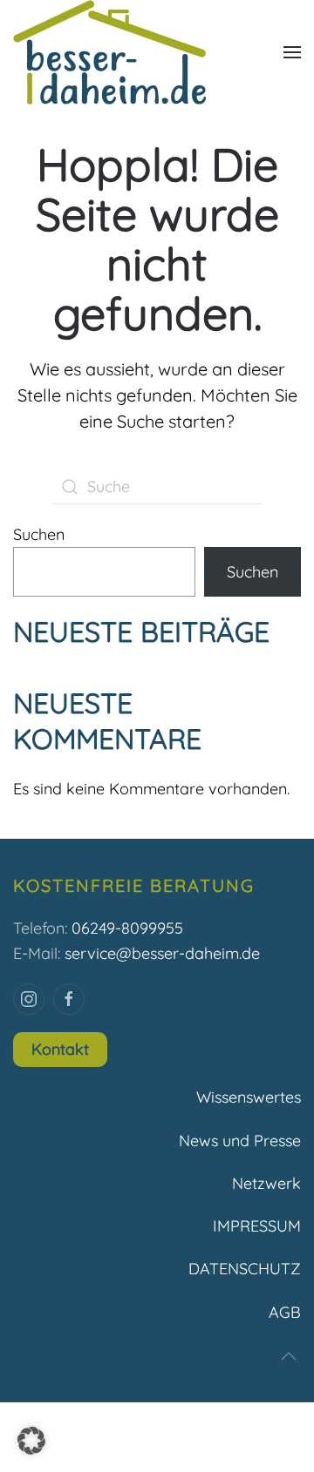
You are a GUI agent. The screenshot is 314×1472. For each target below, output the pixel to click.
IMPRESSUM (257, 1226)
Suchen (39, 534)
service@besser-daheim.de (162, 953)
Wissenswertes (248, 1097)
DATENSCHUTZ (244, 1269)
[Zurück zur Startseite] (110, 52)
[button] (292, 52)
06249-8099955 (127, 928)
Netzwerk (266, 1183)
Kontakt (60, 1049)
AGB (285, 1312)
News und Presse (240, 1141)
